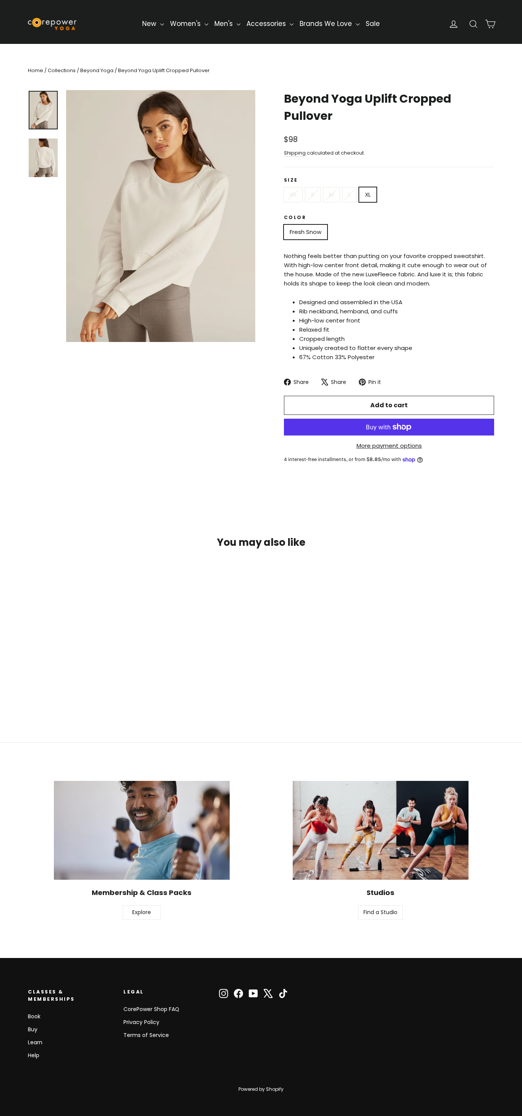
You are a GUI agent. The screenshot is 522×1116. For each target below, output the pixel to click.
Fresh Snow (305, 232)
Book (34, 1016)
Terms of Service (146, 1035)
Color (295, 217)
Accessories (267, 23)
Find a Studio (380, 912)
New (150, 23)
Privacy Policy (141, 1022)
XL (368, 194)
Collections (62, 70)
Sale (373, 23)
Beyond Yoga (96, 70)
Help (33, 1055)
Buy (32, 1029)
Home (35, 70)
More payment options (389, 446)
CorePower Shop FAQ (151, 1009)
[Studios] (381, 830)
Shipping (295, 153)
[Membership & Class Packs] (142, 830)
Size (291, 180)
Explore (141, 912)
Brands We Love (327, 23)
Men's (224, 23)
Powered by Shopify (261, 1089)
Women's (186, 23)
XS (293, 194)
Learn (35, 1042)
